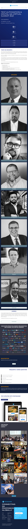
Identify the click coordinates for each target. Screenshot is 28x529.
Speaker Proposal (4, 517)
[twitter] (16, 517)
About (3, 514)
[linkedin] (15, 517)
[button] (14, 375)
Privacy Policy (9, 515)
